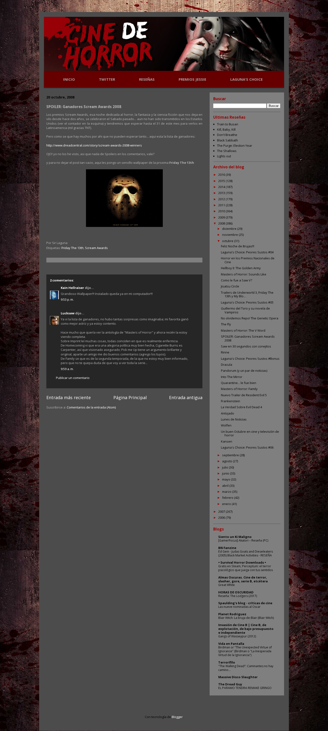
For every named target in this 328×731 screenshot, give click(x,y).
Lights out (224, 156)
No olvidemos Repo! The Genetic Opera (249, 318)
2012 (222, 199)
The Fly (226, 324)
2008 (222, 223)
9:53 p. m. (67, 299)
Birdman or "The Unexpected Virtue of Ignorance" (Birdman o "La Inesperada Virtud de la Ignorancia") (245, 651)
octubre (228, 241)
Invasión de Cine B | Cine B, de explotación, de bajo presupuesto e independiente (245, 629)
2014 (222, 187)
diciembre (229, 228)
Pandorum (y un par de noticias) (244, 370)
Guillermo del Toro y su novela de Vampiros (245, 310)
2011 (222, 205)
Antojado (227, 413)
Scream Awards (96, 248)
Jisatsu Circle (230, 286)
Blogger (177, 717)
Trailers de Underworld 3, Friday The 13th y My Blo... (247, 294)
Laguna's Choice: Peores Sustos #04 (247, 252)
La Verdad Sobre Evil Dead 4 (241, 407)
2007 (222, 511)
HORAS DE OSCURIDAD (236, 592)
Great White (226, 585)
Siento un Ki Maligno (235, 537)
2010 (222, 211)
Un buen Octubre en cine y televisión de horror (250, 433)
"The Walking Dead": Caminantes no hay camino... (245, 668)
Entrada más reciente (68, 397)
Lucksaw (67, 313)
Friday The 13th (72, 248)
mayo (226, 479)
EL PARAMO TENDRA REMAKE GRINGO (245, 688)
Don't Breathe (227, 135)
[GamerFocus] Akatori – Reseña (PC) (243, 540)
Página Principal (130, 397)
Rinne (225, 352)
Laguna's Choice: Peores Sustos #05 (247, 302)
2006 (222, 517)
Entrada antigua (185, 397)
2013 (222, 193)
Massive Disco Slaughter (238, 677)
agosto (227, 461)
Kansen (226, 441)
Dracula (226, 364)
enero (227, 504)
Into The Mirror (231, 377)
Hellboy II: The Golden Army (241, 268)
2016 (222, 174)
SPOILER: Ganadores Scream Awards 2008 (248, 338)
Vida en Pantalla (231, 643)
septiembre (231, 455)
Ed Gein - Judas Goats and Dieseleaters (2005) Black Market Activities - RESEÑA (245, 553)
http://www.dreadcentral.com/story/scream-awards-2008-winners (94, 145)
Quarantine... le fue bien (238, 383)
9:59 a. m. (67, 369)
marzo (227, 491)
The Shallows (227, 151)
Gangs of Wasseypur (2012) (237, 636)
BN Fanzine (227, 548)
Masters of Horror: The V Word (243, 330)
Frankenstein (230, 401)
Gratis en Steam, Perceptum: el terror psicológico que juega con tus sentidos (245, 568)
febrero (228, 497)
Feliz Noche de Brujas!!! (237, 246)
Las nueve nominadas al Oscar (239, 607)
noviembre (230, 234)
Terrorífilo (226, 662)
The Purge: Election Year (234, 145)
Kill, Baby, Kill (226, 129)
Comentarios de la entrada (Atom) (91, 407)
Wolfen (226, 425)
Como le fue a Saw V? (236, 280)
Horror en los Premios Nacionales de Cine (247, 260)
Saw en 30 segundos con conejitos (246, 346)
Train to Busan (227, 124)
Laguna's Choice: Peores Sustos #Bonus (250, 358)
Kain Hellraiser (72, 288)
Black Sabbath (227, 140)
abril (225, 485)
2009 (222, 217)
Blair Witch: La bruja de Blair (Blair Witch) (246, 618)
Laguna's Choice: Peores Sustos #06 (247, 447)
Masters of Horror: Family (239, 389)
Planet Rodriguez (232, 614)
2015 (222, 181)
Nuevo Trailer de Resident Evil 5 (244, 395)
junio (226, 473)
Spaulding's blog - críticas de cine (245, 603)
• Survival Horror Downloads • (242, 562)
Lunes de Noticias (234, 419)
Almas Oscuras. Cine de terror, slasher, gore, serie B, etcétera (243, 579)
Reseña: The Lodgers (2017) (237, 596)
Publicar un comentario (73, 378)
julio (225, 467)
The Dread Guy (230, 684)
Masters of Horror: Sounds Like (243, 274)
